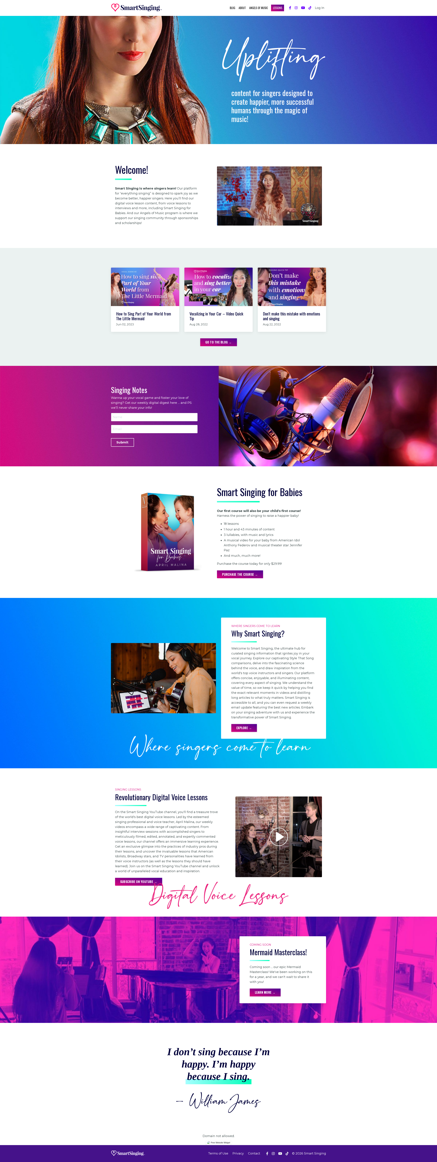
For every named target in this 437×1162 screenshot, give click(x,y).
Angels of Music (258, 8)
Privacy (238, 1153)
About (242, 8)
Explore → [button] (244, 728)
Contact (254, 1153)
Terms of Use (218, 1153)
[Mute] (319, 223)
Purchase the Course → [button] (240, 574)
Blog (232, 8)
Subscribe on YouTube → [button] (138, 881)
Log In (319, 8)
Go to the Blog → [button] (218, 342)
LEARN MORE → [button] (265, 992)
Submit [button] (122, 442)
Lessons (277, 8)
